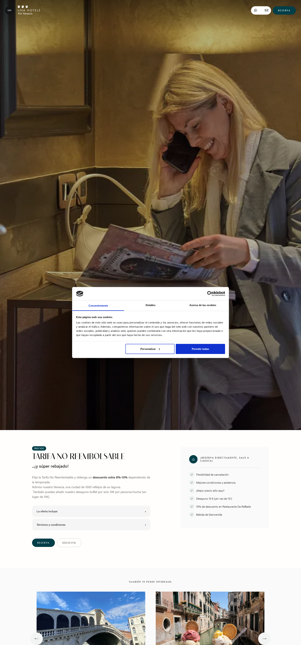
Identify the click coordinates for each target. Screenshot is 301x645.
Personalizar (148, 348)
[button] (91, 511)
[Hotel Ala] (29, 13)
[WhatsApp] (255, 10)
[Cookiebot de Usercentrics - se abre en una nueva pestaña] (210, 293)
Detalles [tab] (151, 305)
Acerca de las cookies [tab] (202, 305)
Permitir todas (200, 348)
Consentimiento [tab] (98, 305)
